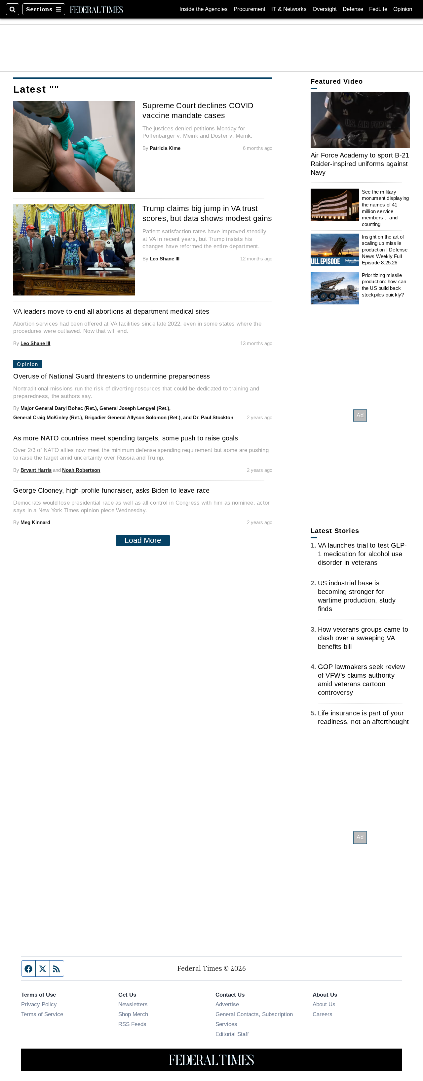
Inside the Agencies (203, 9)
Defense (353, 9)
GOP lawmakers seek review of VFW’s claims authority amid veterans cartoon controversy (361, 679)
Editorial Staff (232, 1034)
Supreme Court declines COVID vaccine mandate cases (197, 110)
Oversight (325, 9)
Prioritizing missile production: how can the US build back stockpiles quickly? (384, 284)
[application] (360, 120)
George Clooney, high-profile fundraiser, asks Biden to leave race (111, 490)
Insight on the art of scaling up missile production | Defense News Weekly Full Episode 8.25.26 (385, 250)
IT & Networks (289, 9)
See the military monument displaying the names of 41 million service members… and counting (385, 208)
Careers (322, 1014)
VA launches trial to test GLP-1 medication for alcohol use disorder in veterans (362, 554)
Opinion (402, 9)
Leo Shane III (164, 258)
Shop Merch (133, 1014)
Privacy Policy (39, 1004)
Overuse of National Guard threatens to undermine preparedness (111, 376)
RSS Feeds (132, 1024)
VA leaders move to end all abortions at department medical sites (111, 311)
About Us (324, 1004)
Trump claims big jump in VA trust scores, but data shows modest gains (207, 213)
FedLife (378, 9)
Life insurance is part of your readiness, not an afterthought (363, 717)
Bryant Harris (36, 470)
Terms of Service (42, 1014)
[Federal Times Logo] (96, 9)
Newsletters (133, 1004)
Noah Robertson (81, 470)
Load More (143, 540)
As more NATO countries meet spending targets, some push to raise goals (125, 438)
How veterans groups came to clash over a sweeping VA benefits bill (363, 638)
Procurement (249, 9)
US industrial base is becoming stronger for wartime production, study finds (357, 595)
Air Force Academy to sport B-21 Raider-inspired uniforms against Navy (360, 164)
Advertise (227, 1004)
